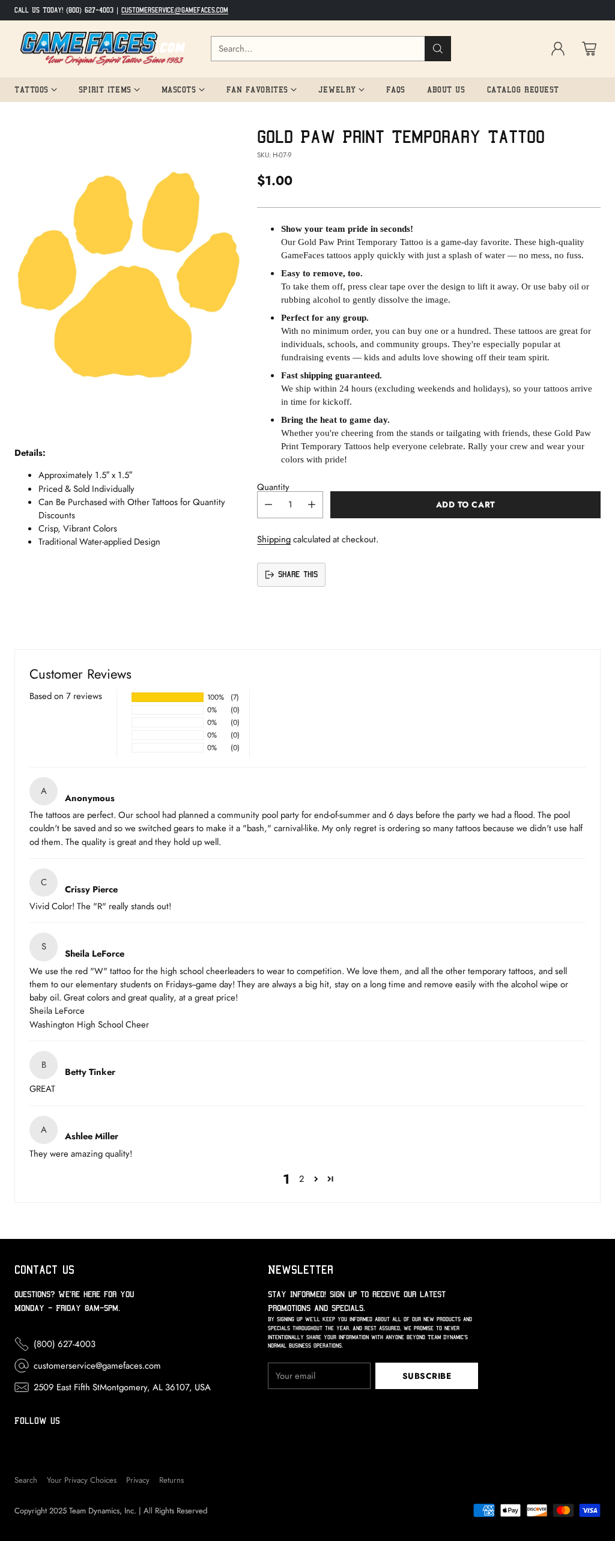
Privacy (138, 1480)
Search (25, 1480)
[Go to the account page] (558, 48)
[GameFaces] (103, 49)
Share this (298, 574)
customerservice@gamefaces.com (174, 10)
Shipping (274, 539)
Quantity (273, 487)
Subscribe (427, 1376)
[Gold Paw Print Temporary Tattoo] (128, 275)
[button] (316, 1179)
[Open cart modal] (589, 48)
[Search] (438, 48)
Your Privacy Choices (82, 1480)
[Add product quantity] (312, 505)
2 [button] (301, 1178)
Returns (171, 1480)
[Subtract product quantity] (268, 505)
